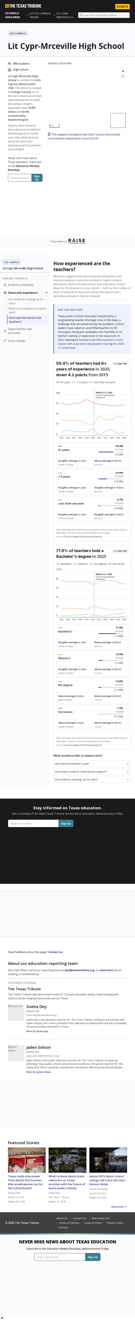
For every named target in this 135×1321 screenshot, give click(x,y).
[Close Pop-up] (2, 1318)
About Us (62, 1218)
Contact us (55, 952)
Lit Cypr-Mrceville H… (65, 15)
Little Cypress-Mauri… (40, 15)
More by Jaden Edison (38, 1071)
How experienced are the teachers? (25, 319)
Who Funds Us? (101, 1218)
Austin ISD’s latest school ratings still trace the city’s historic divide (107, 1180)
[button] (67, 1277)
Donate (122, 6)
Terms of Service (69, 1222)
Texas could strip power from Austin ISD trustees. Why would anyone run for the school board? (25, 1182)
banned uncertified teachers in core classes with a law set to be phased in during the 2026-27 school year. (91, 344)
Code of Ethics (93, 1222)
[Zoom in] (123, 71)
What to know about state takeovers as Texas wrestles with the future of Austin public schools (67, 1182)
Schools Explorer (12, 15)
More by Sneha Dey (37, 1031)
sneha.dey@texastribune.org (41, 1015)
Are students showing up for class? (26, 301)
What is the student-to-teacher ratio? (27, 310)
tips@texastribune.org (79, 970)
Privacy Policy (115, 1222)
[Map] (87, 98)
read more (106, 970)
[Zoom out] (123, 76)
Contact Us (79, 1218)
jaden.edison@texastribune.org (42, 1055)
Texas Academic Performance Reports (83, 536)
